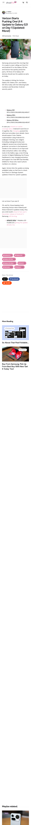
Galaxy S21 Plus (9, 259)
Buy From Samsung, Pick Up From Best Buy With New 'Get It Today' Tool (15, 366)
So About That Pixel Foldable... (15, 342)
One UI (22, 263)
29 (6, 36)
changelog (16, 131)
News (6, 813)
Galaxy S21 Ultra (9, 263)
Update (20, 267)
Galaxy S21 (20, 255)
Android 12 (8, 255)
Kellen (9, 12)
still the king (13, 216)
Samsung (8, 267)
